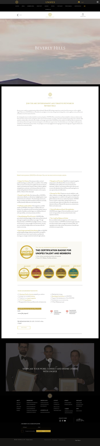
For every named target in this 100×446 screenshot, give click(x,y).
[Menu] (85, 6)
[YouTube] (65, 421)
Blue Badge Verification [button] (58, 296)
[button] (20, 400)
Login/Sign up (77, 440)
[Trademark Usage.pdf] (51, 312)
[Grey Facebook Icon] (62, 421)
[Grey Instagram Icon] (60, 421)
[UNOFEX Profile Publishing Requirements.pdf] (67, 312)
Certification (28, 300)
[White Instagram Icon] (98, 2)
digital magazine (31, 298)
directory (32, 296)
